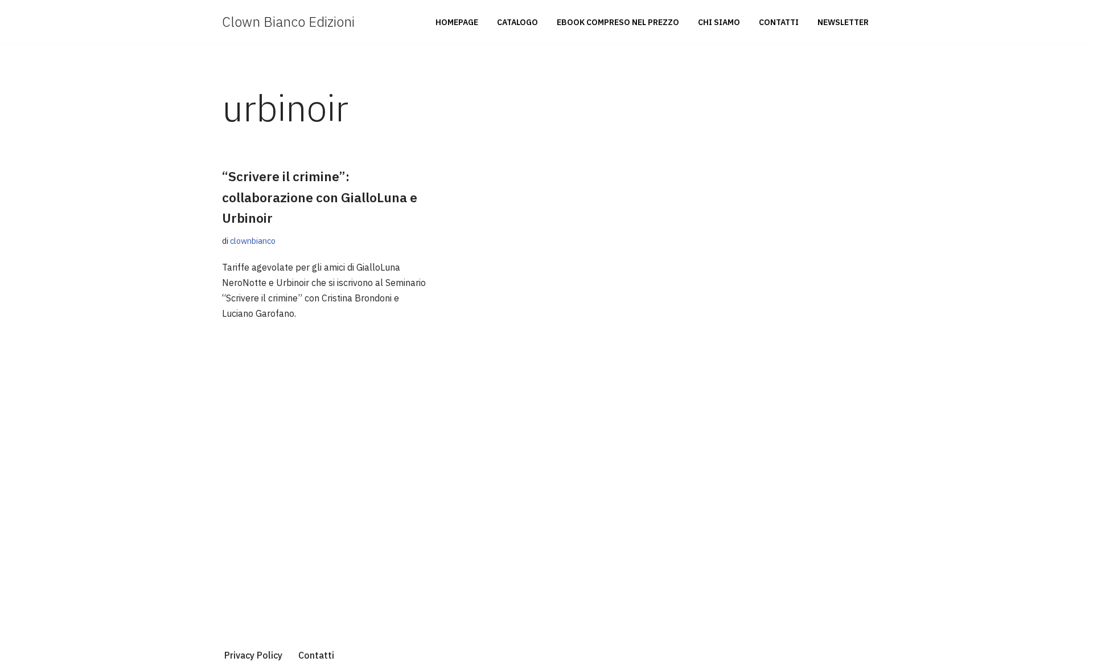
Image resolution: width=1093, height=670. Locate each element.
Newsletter (843, 22)
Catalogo (517, 22)
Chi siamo (719, 22)
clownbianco (253, 240)
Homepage (456, 22)
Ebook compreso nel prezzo (618, 22)
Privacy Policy (253, 655)
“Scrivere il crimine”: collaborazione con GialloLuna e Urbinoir (319, 197)
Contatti (779, 22)
